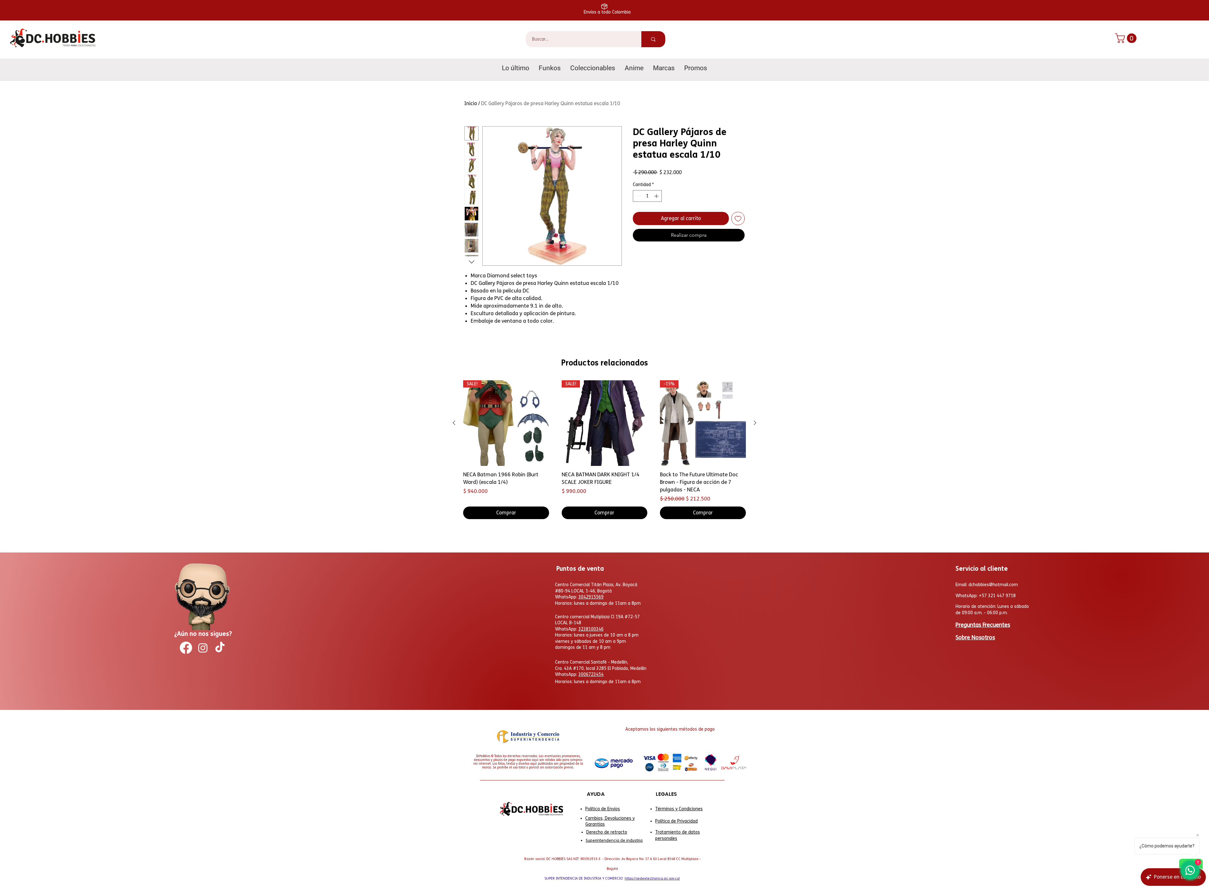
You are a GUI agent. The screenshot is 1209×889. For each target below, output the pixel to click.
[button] (1127, 38)
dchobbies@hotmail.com (993, 584)
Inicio (470, 103)
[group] (604, 450)
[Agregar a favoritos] (738, 218)
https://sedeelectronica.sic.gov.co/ (652, 878)
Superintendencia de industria (614, 840)
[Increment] (657, 195)
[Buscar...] (653, 39)
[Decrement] (638, 195)
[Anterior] (454, 423)
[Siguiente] (755, 423)
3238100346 (591, 629)
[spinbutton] (647, 195)
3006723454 (591, 674)
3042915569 (591, 597)
